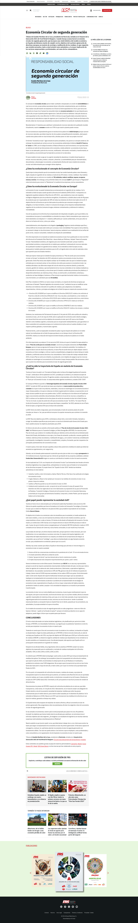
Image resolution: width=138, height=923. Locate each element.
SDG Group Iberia (43, 746)
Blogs (28, 27)
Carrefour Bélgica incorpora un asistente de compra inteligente (99, 50)
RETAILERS (51, 16)
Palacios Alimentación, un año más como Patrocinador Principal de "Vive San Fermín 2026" (77, 798)
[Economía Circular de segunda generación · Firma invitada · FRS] (69, 10)
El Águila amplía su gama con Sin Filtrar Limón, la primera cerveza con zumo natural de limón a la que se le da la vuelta (57, 799)
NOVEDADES (38, 16)
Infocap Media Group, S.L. (71, 916)
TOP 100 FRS (50, 1)
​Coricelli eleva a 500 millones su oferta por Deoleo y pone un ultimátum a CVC (101, 54)
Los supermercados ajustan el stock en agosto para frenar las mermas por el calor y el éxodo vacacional (57, 831)
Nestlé (80, 744)
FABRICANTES (68, 16)
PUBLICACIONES (31, 845)
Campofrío (74, 744)
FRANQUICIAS (59, 16)
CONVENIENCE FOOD (92, 16)
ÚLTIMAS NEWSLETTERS (62, 4)
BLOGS (83, 4)
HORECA (101, 16)
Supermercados (65, 1)
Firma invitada (33, 97)
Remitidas (86, 1)
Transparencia (67, 912)
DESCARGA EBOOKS (75, 4)
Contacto (46, 912)
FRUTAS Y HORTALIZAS (79, 16)
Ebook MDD (57, 1)
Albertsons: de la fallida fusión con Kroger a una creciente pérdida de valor (36, 830)
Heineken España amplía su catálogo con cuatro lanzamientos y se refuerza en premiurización (37, 798)
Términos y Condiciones (77, 912)
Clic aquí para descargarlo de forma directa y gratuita (70, 740)
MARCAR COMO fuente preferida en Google (101, 1)
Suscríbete (107, 10)
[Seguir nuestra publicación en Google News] (47, 53)
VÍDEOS (89, 4)
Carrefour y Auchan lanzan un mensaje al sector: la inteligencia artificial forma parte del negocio (77, 831)
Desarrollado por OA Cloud (69, 918)
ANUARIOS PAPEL (51, 4)
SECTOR (45, 16)
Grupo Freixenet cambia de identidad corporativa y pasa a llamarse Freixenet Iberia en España (100, 60)
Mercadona (73, 1)
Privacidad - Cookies (89, 912)
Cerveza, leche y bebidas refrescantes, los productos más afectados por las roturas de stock (101, 45)
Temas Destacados (30, 1)
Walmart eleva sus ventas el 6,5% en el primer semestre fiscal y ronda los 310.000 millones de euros (101, 66)
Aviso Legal (59, 912)
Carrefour (79, 1)
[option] (69, 872)
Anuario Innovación (41, 1)
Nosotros (53, 912)
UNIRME (57, 764)
